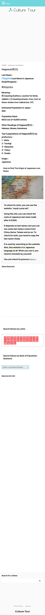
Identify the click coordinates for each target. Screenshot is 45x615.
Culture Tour (22, 611)
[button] (4, 3)
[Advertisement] (22, 38)
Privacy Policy (18, 606)
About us (28, 606)
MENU (8, 3)
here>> (32, 259)
